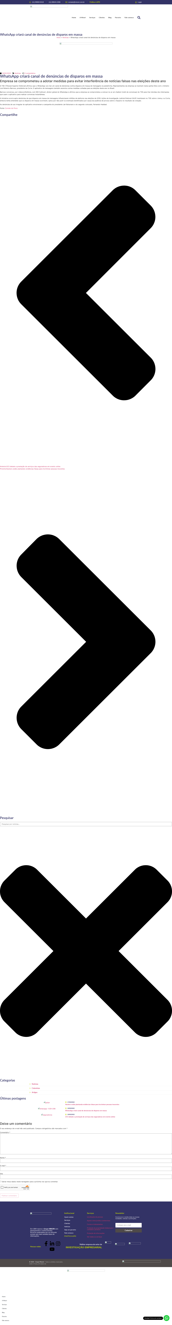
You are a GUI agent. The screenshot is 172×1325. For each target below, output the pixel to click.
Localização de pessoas (95, 1217)
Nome (3, 1157)
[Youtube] (52, 1249)
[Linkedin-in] (52, 1243)
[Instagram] (58, 1243)
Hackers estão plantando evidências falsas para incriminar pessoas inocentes (92, 1104)
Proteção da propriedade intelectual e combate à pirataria (100, 1228)
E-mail (3, 1165)
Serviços (67, 1220)
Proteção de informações (96, 1233)
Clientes (102, 17)
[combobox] (86, 824)
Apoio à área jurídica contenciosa (98, 1220)
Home (74, 17)
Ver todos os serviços (94, 1237)
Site (1, 1173)
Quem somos (68, 1217)
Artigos (34, 1092)
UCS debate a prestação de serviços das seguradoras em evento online (90, 1117)
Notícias (66, 37)
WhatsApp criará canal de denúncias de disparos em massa (86, 1110)
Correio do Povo (11, 108)
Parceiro (118, 17)
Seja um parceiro (70, 1230)
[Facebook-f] (46, 1243)
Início (59, 37)
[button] (138, 17)
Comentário (5, 1132)
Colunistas (36, 1088)
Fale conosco (129, 17)
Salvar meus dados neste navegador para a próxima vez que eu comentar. (30, 1181)
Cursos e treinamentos (95, 1224)
